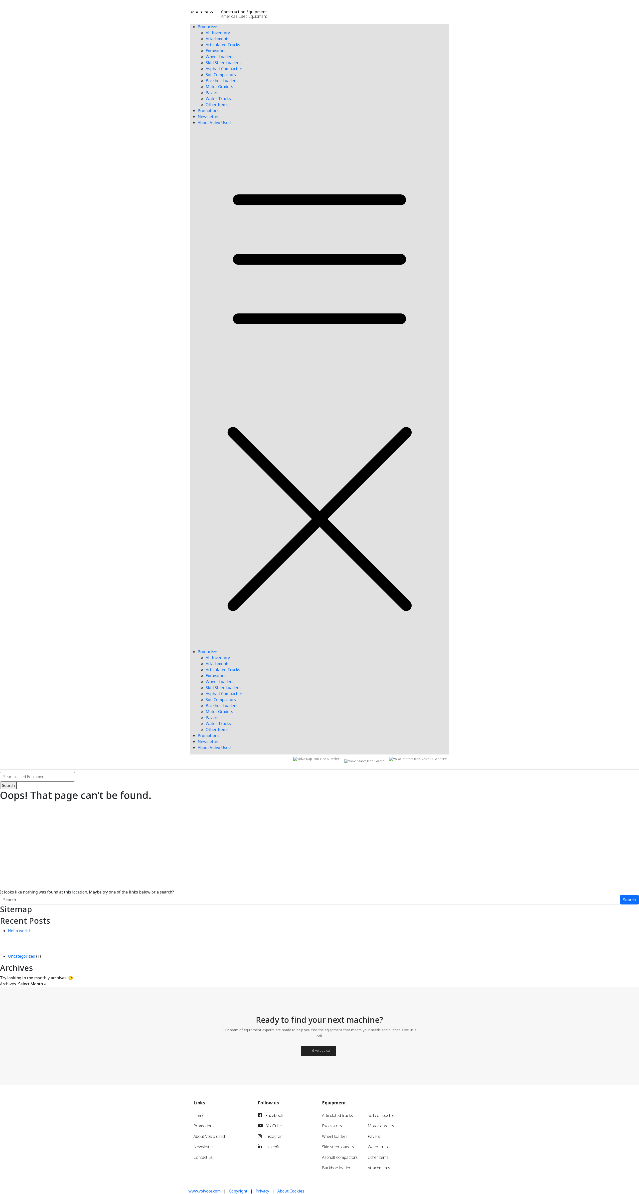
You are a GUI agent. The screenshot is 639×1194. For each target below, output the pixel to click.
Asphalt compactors (340, 1157)
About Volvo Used (214, 122)
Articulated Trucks (223, 44)
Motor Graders (219, 86)
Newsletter (208, 116)
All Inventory (218, 32)
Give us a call (321, 1050)
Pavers (212, 92)
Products (206, 26)
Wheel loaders (334, 1136)
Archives (8, 984)
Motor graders (381, 1126)
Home (198, 1115)
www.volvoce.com (204, 1191)
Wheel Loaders (220, 56)
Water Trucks (218, 98)
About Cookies (290, 1191)
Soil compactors (382, 1115)
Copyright (238, 1191)
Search (8, 785)
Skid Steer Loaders (223, 62)
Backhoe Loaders (222, 80)
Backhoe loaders (337, 1168)
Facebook (273, 1115)
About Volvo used (209, 1136)
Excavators (216, 50)
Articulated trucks (337, 1115)
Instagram (274, 1136)
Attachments (217, 38)
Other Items (217, 104)
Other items (378, 1157)
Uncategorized (21, 956)
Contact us (203, 1157)
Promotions (208, 110)
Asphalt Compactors (224, 68)
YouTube (273, 1126)
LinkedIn (272, 1147)
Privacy (262, 1191)
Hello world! (19, 930)
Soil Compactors (221, 74)
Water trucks (379, 1147)
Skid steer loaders (338, 1147)
